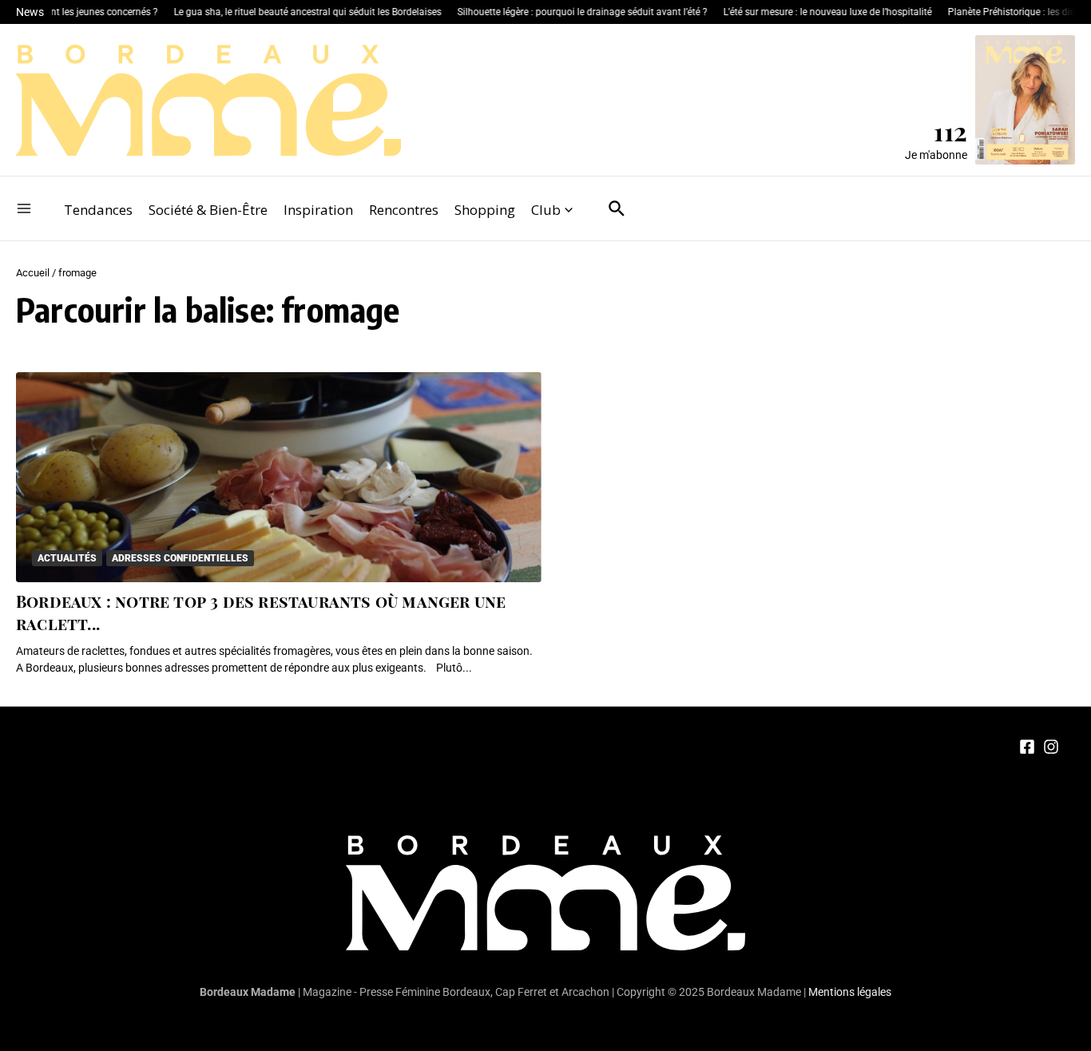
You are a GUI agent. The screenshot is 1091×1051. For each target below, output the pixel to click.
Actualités (67, 558)
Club (546, 209)
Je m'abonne (936, 155)
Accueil (33, 273)
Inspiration (318, 209)
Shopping (484, 209)
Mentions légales (849, 992)
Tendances (98, 209)
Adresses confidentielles (180, 558)
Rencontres (403, 209)
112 (950, 130)
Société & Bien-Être (208, 209)
